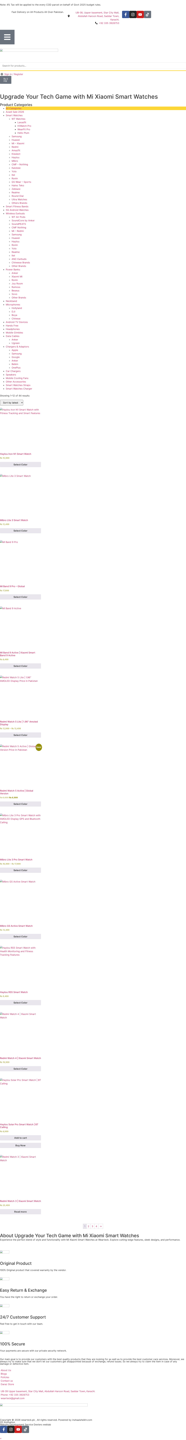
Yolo (14, 171)
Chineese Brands (21, 262)
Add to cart (20, 1137)
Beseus (15, 290)
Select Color (20, 464)
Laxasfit (21, 122)
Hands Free (12, 325)
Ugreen (16, 343)
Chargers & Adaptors (17, 346)
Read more (20, 1211)
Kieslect (16, 153)
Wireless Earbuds (15, 213)
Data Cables (12, 336)
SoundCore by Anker (23, 220)
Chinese (16, 318)
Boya (14, 315)
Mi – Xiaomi (18, 143)
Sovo (14, 294)
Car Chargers (13, 371)
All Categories (13, 108)
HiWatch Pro (24, 125)
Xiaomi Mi (17, 276)
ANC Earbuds (19, 259)
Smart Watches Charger (19, 388)
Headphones (13, 329)
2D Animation (7, 1422)
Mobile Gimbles (14, 332)
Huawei (16, 139)
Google (16, 357)
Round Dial (18, 195)
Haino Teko (18, 185)
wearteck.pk (28, 1419)
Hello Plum (23, 132)
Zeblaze (16, 188)
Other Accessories (16, 381)
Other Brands (19, 266)
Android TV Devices (17, 322)
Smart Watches (14, 115)
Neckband (11, 301)
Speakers (11, 374)
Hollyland (17, 308)
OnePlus (16, 367)
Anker (15, 273)
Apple (15, 350)
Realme (16, 192)
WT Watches (18, 118)
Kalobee (16, 167)
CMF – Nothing (20, 164)
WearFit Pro (23, 129)
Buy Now (20, 1145)
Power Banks (13, 269)
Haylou (15, 157)
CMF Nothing (19, 227)
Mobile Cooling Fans (17, 378)
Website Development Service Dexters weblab (25, 1424)
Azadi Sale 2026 (15, 111)
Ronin (15, 178)
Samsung (17, 136)
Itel (13, 174)
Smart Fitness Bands (17, 206)
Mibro (15, 160)
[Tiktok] (147, 14)
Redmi (15, 146)
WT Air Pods (18, 216)
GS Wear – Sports (21, 181)
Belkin (15, 364)
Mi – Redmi (18, 230)
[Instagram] (133, 14)
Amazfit (16, 150)
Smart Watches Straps (18, 385)
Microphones (13, 304)
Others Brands (19, 202)
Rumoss (16, 287)
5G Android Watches (17, 209)
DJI (13, 311)
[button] (1, 1438)
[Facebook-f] (125, 14)
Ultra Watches (19, 199)
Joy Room (17, 283)
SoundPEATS (19, 223)
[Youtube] (140, 14)
